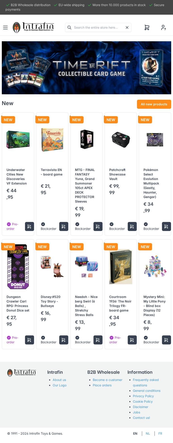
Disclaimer (140, 407)
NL (148, 433)
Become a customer (107, 380)
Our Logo (59, 385)
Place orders (102, 385)
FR (160, 433)
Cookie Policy (143, 401)
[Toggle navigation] (5, 27)
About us (59, 380)
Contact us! (141, 418)
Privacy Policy (143, 396)
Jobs (136, 412)
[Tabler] (33, 27)
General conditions (146, 390)
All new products (154, 104)
